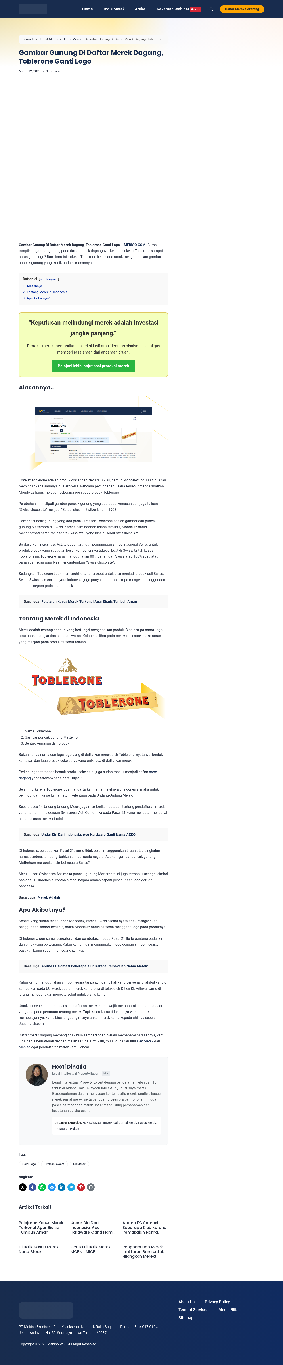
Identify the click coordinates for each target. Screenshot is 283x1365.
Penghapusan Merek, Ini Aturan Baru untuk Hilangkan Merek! (143, 1251)
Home (87, 9)
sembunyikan (48, 279)
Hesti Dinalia (69, 1066)
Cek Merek (145, 1041)
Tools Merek (114, 9)
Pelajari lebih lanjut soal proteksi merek (93, 366)
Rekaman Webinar (178, 9)
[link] (23, 1187)
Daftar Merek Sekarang (242, 9)
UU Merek (79, 1164)
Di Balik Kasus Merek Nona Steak (39, 1249)
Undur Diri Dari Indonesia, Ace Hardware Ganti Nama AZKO (88, 834)
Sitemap (185, 1317)
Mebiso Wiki (56, 1344)
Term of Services (193, 1309)
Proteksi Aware (54, 1164)
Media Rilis (228, 1309)
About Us (186, 1302)
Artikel (141, 9)
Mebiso (24, 1047)
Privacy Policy (217, 1302)
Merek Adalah (49, 897)
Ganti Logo (29, 1164)
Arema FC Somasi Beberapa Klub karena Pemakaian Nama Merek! (94, 966)
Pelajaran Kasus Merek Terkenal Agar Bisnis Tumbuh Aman (89, 601)
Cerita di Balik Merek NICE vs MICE (91, 1249)
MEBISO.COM (134, 245)
